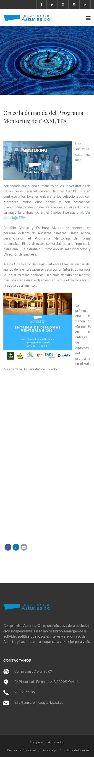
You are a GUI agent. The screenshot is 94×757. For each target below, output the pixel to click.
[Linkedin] (16, 547)
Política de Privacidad (21, 750)
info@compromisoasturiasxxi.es (38, 702)
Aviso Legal (49, 750)
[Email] (24, 547)
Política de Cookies (76, 750)
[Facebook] (8, 547)
